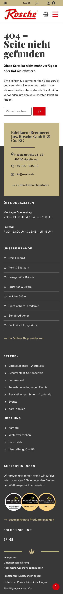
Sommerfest (16, 380)
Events (13, 402)
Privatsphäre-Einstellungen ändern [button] (22, 576)
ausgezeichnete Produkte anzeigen (31, 520)
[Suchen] (36, 3)
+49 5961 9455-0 (26, 166)
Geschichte (16, 442)
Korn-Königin (17, 409)
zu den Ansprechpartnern (32, 185)
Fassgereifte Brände (21, 277)
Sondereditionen (19, 316)
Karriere (14, 428)
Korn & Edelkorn (19, 268)
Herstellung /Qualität (22, 449)
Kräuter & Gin (17, 296)
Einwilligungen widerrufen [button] (18, 588)
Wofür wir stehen (20, 435)
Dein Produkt (17, 258)
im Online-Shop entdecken (26, 338)
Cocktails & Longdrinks (23, 325)
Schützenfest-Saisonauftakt (26, 373)
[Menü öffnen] (55, 14)
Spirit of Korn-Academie (24, 306)
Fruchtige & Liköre (20, 287)
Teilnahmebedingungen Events (28, 387)
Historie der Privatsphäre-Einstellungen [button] (25, 582)
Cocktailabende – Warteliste (26, 366)
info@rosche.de (24, 174)
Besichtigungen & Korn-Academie (30, 394)
